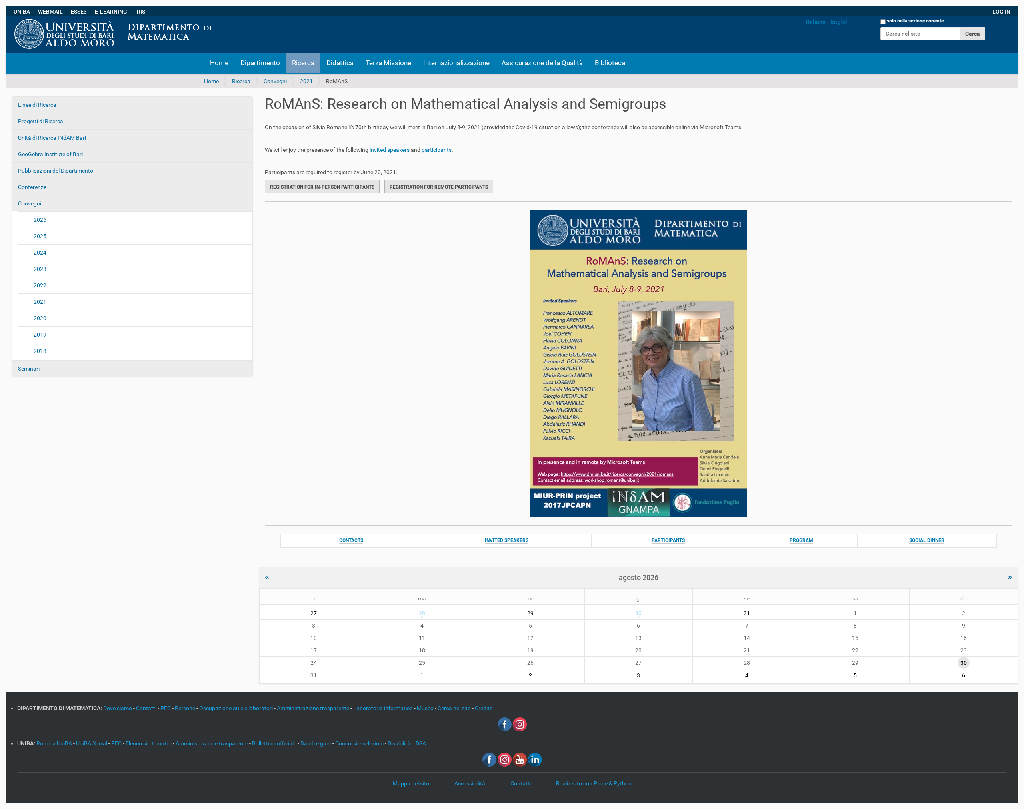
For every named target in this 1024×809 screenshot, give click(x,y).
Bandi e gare (316, 743)
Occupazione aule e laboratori (236, 708)
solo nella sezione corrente (915, 21)
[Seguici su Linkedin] (535, 759)
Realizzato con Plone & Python (594, 783)
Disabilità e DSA (407, 743)
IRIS (140, 11)
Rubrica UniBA (54, 743)
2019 (40, 334)
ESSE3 (79, 11)
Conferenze (32, 187)
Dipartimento (260, 63)
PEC (166, 708)
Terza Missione (388, 63)
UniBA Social (91, 743)
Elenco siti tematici (149, 743)
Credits (483, 708)
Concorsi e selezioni (360, 743)
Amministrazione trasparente (313, 708)
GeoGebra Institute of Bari (50, 154)
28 (422, 613)
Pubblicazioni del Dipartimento (55, 170)
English (840, 21)
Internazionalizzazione (456, 63)
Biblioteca (610, 63)
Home (219, 63)
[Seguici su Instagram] (520, 724)
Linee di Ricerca (37, 105)
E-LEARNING (111, 11)
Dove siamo (118, 708)
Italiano (816, 21)
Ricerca (303, 63)
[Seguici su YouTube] (520, 759)
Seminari (29, 368)
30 (638, 613)
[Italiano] (218, 20)
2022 (40, 285)
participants (437, 150)
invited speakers (390, 150)
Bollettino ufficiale (275, 743)
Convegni (275, 81)
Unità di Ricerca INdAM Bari (52, 137)
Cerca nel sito (455, 708)
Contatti (147, 708)
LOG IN (1001, 11)
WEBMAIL (50, 11)
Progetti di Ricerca (40, 121)
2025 (40, 236)
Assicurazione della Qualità (542, 63)
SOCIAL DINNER (926, 540)
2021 (306, 81)
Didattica (340, 63)
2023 (40, 269)
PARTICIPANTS (668, 540)
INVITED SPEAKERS (506, 540)
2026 (40, 220)
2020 (40, 318)
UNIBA (22, 11)
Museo (426, 708)
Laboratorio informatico (383, 708)
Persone (185, 708)
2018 (40, 351)
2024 (40, 252)
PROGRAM (801, 540)
